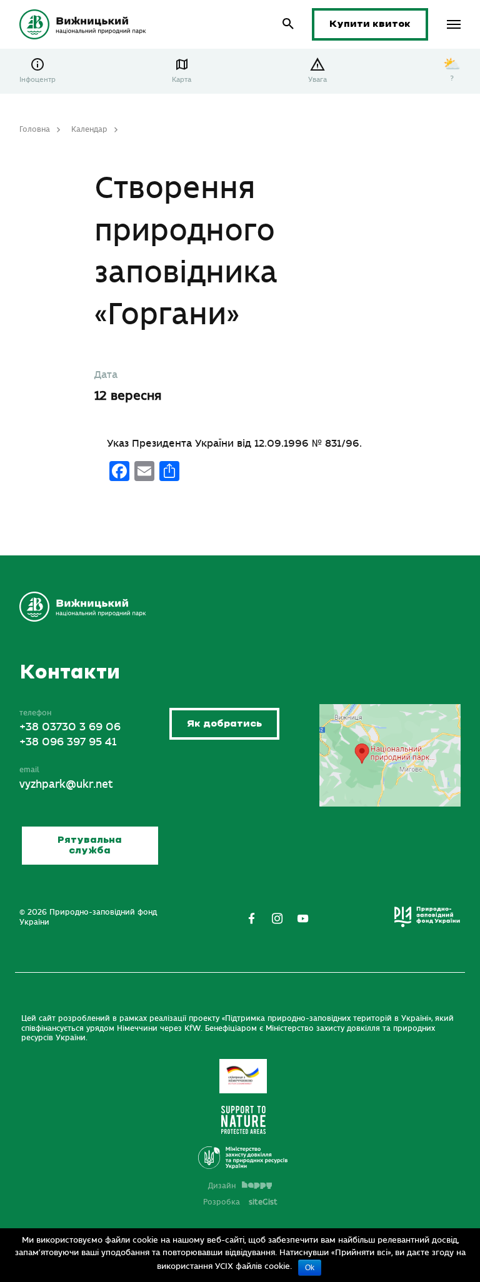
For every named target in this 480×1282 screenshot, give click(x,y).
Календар (89, 129)
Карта (181, 80)
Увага (317, 80)
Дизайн (222, 1185)
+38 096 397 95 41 (67, 742)
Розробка (240, 1202)
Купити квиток (370, 24)
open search (288, 24)
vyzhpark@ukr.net (66, 784)
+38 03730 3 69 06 (70, 727)
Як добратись (224, 724)
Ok (309, 1267)
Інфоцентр (37, 80)
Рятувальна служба (90, 845)
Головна (34, 129)
